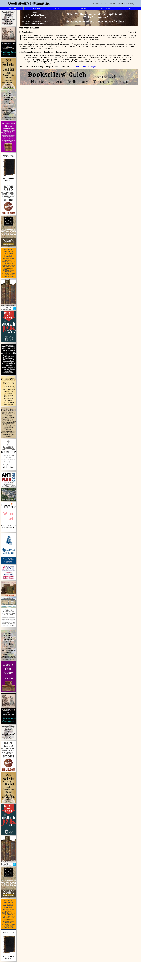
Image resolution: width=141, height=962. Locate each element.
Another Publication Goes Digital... (84, 67)
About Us (82, 8)
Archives (129, 8)
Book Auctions (35, 8)
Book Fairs (12, 8)
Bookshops (59, 8)
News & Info (105, 8)
